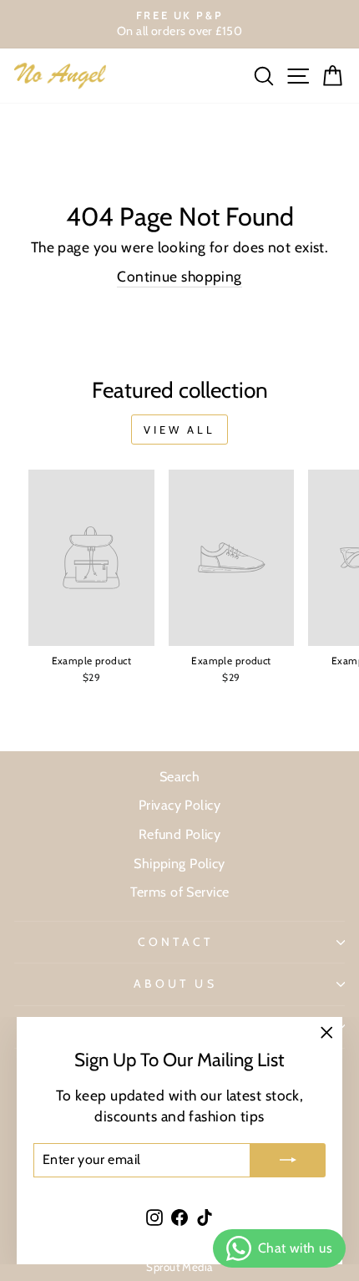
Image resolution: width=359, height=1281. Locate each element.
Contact (175, 941)
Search (179, 776)
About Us (175, 983)
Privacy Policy (179, 804)
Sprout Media (179, 1266)
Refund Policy (180, 834)
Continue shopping (179, 276)
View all (179, 429)
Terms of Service (180, 891)
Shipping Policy (179, 863)
